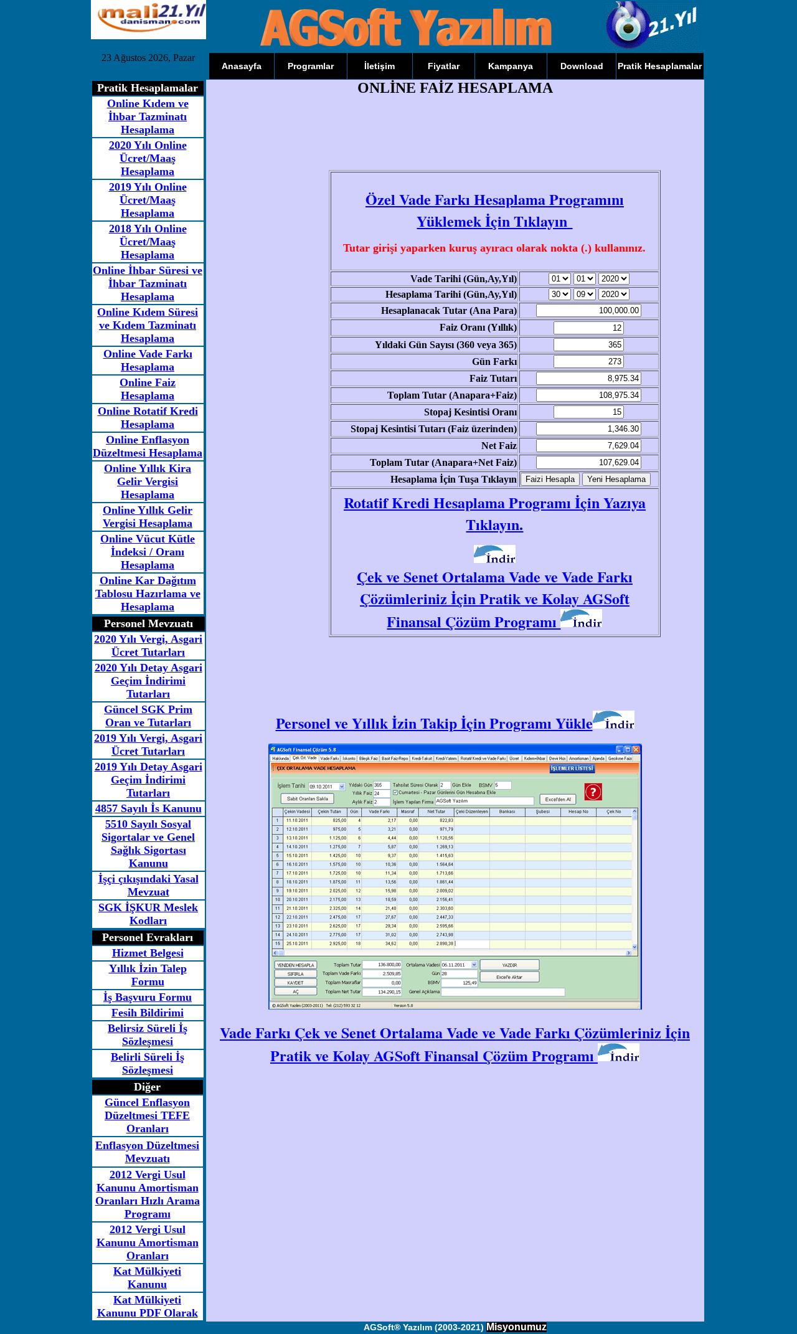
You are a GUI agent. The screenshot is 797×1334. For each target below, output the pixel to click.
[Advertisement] (450, 138)
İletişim (379, 66)
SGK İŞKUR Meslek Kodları (148, 914)
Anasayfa (242, 66)
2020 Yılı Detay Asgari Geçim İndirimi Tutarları (148, 680)
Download (581, 66)
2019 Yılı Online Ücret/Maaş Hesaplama (148, 200)
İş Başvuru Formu (147, 997)
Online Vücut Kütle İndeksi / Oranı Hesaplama (147, 551)
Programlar (311, 66)
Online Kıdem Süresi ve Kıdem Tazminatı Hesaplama (147, 325)
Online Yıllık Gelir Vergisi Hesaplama (147, 516)
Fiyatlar (444, 66)
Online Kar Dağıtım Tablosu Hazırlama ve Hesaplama (147, 593)
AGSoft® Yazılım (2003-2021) (424, 1327)
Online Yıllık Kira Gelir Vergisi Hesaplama (147, 481)
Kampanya (510, 66)
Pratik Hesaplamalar (660, 66)
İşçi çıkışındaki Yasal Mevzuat (148, 885)
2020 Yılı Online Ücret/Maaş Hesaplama (148, 158)
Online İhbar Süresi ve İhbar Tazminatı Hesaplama (147, 283)
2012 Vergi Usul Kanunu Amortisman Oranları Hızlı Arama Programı (147, 1194)
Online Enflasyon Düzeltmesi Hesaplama (147, 446)
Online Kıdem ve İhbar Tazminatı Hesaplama (148, 116)
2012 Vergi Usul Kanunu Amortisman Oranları (148, 1242)
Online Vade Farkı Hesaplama (147, 360)
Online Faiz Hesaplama (148, 389)
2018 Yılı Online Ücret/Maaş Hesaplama (148, 241)
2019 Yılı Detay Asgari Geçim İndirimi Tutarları (148, 779)
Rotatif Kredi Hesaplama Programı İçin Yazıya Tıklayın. (495, 513)
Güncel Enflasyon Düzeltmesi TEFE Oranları (147, 1115)
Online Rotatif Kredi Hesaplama (148, 417)
